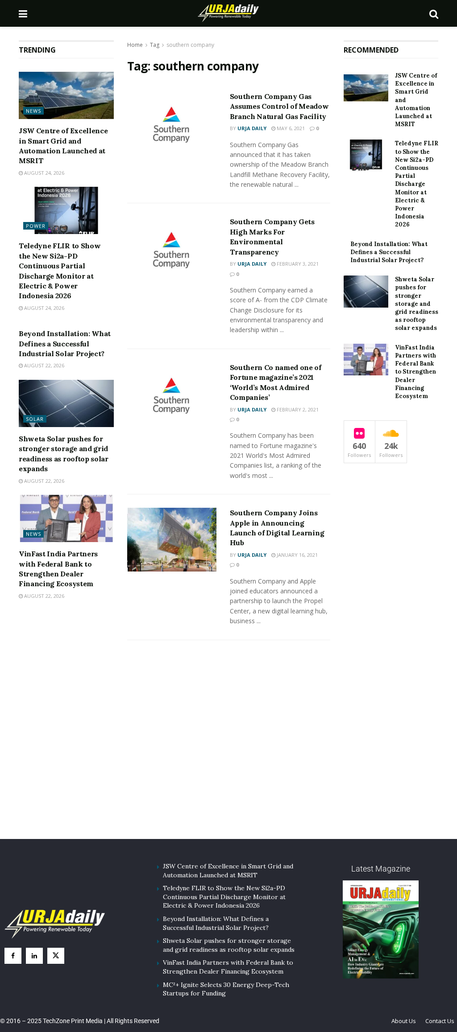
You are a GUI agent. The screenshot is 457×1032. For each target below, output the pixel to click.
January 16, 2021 (296, 554)
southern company (190, 45)
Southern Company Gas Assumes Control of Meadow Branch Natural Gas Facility (279, 106)
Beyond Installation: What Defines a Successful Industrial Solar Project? (65, 343)
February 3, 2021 (297, 263)
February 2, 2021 (297, 409)
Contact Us (439, 1021)
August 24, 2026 (43, 172)
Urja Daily (251, 128)
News (33, 110)
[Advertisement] (228, 750)
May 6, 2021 (290, 128)
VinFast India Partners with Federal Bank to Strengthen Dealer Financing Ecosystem (415, 372)
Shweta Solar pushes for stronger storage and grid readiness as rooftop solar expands (416, 303)
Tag (154, 45)
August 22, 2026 (43, 365)
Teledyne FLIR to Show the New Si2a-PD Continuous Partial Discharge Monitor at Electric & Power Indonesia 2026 (416, 184)
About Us (403, 1021)
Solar (35, 418)
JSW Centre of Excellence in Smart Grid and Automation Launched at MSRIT (228, 870)
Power (36, 225)
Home (135, 45)
